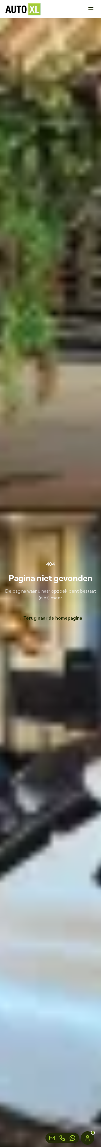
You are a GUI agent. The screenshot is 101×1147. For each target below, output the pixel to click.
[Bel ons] (62, 1138)
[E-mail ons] (52, 1138)
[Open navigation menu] (91, 9)
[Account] (87, 1138)
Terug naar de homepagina (50, 618)
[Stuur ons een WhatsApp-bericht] (72, 1138)
